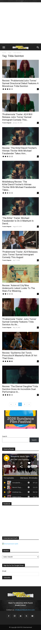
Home (4, 53)
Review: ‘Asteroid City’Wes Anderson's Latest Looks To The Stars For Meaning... (18, 288)
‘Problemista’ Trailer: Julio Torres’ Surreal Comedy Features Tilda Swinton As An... (19, 322)
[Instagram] (14, 616)
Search (4, 436)
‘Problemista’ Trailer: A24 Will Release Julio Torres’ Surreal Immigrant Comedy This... (17, 117)
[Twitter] (26, 616)
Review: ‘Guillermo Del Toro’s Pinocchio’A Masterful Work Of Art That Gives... (19, 355)
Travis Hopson (6, 123)
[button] (3, 47)
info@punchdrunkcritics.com (25, 610)
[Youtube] (32, 616)
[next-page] (29, 404)
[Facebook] (9, 616)
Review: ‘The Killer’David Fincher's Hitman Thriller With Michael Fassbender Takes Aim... (19, 151)
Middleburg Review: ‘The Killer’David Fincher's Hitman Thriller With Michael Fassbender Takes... (19, 185)
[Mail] (20, 616)
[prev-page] (11, 404)
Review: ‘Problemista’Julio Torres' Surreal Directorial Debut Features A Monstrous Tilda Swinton (20, 83)
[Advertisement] (20, 22)
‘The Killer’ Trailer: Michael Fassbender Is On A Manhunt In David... (18, 221)
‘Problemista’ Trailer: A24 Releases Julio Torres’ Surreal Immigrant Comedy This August (20, 254)
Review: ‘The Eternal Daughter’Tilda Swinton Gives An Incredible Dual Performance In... (20, 389)
